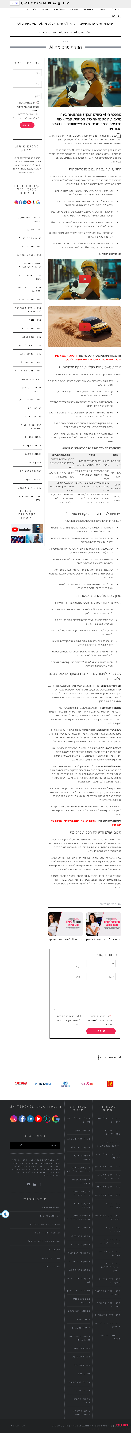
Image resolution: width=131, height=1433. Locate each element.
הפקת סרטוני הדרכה (29, 299)
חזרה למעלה (19, 1426)
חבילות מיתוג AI (83, 32)
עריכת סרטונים (33, 416)
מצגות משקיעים (32, 445)
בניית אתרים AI (27, 23)
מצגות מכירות (33, 453)
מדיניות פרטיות (50, 1258)
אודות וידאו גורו (88, 821)
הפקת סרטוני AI (32, 246)
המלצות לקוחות (71, 821)
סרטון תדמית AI (32, 336)
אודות (53, 32)
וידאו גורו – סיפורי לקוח (45, 1224)
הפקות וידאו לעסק (30, 399)
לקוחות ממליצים (50, 1215)
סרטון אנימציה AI (31, 353)
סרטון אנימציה (86, 23)
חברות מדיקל (34, 479)
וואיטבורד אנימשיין (30, 379)
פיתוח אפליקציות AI (51, 23)
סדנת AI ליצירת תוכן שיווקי (65, 939)
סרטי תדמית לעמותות (108, 1315)
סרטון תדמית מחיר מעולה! (44, 1241)
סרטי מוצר (35, 319)
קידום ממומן (34, 229)
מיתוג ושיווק (59, 9)
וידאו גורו (114, 9)
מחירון (101, 9)
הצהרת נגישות (51, 1266)
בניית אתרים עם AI (30, 238)
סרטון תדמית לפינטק (108, 1195)
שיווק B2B (35, 462)
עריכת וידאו (34, 408)
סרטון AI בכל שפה (30, 345)
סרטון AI (70, 23)
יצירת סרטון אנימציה (47, 1232)
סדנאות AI (65, 32)
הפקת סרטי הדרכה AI (28, 370)
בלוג (35, 9)
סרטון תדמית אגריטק (108, 1166)
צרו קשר (114, 15)
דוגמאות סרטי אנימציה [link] (101, 359)
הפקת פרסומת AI (108, 1057)
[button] (5, 1214)
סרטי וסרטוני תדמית (29, 255)
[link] (73, 355)
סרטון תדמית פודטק (108, 1186)
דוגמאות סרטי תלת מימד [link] (76, 359)
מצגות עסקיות (33, 436)
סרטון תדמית (105, 23)
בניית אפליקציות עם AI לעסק (103, 939)
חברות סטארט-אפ (31, 470)
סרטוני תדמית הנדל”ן (29, 487)
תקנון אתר (53, 1249)
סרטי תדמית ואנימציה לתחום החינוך (111, 1267)
